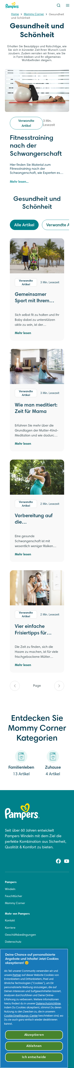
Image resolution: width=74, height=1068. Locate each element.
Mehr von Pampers (17, 914)
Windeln (10, 889)
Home (15, 14)
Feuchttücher (13, 896)
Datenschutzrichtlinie (48, 1003)
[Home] (12, 5)
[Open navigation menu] (67, 5)
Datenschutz (13, 942)
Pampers (10, 882)
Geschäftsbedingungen (20, 935)
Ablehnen (34, 1046)
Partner (17, 975)
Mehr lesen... (19, 182)
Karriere (10, 928)
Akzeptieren (34, 1035)
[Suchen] (58, 5)
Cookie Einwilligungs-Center (21, 1016)
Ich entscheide (34, 1057)
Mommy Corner (34, 14)
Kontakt (10, 920)
